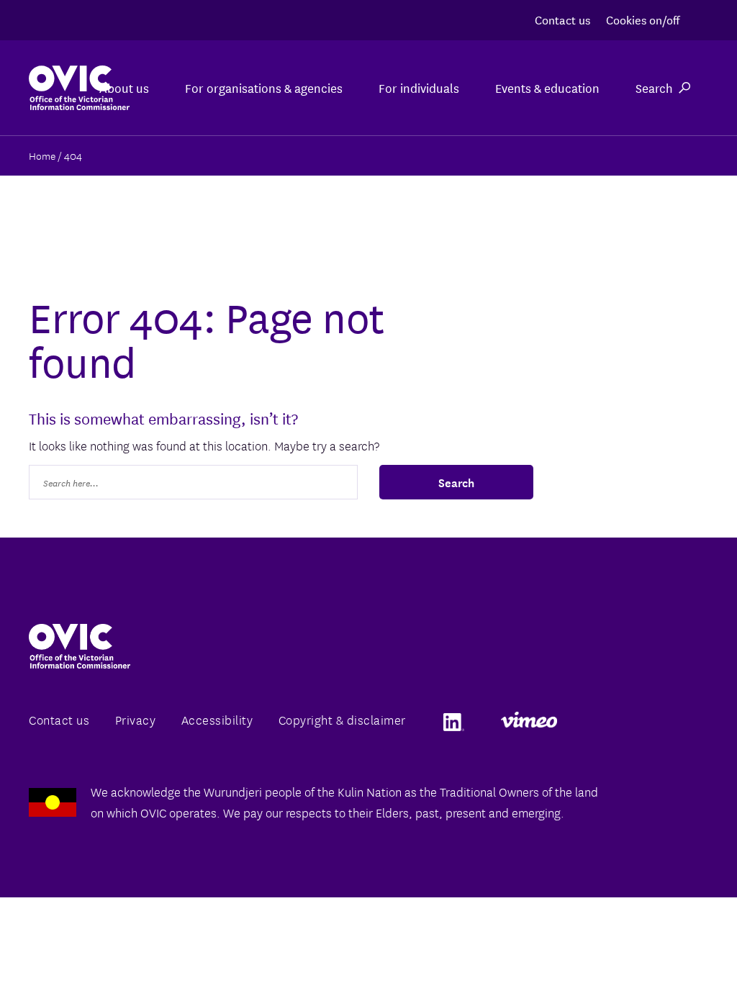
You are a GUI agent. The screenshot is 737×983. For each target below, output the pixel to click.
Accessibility (217, 719)
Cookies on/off (642, 19)
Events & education (547, 87)
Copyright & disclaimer (342, 719)
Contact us (562, 19)
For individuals (419, 87)
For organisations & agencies (264, 87)
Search (654, 87)
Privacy (135, 719)
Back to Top (668, 938)
